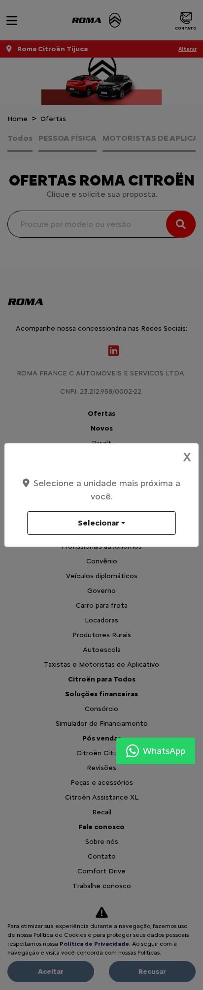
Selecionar (98, 522)
